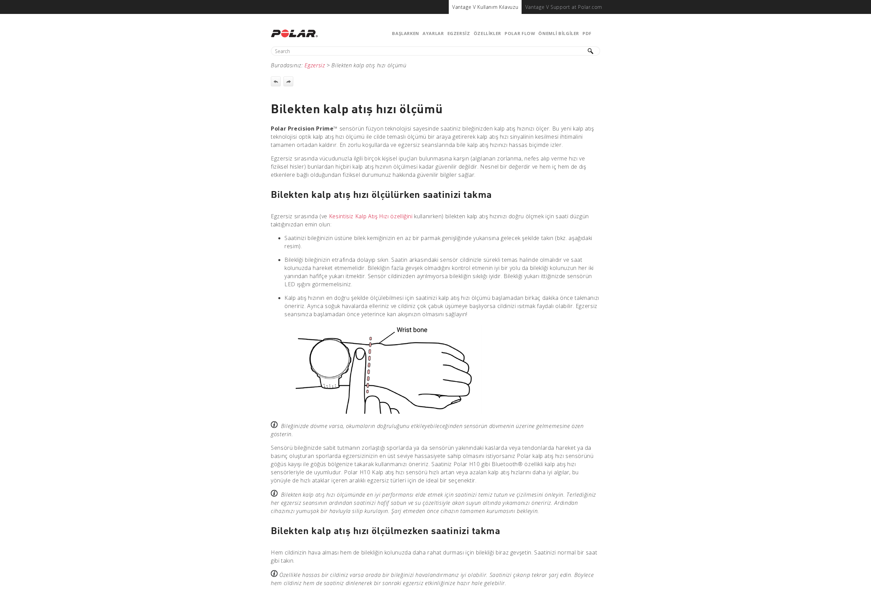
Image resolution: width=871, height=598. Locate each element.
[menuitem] (485, 7)
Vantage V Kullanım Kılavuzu (485, 7)
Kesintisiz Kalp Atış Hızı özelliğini (371, 216)
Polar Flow (520, 33)
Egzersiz (458, 33)
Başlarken (405, 33)
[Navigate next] (288, 81)
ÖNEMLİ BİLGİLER (558, 33)
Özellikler (487, 33)
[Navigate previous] (276, 81)
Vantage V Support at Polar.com (563, 7)
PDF (587, 33)
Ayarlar (433, 33)
